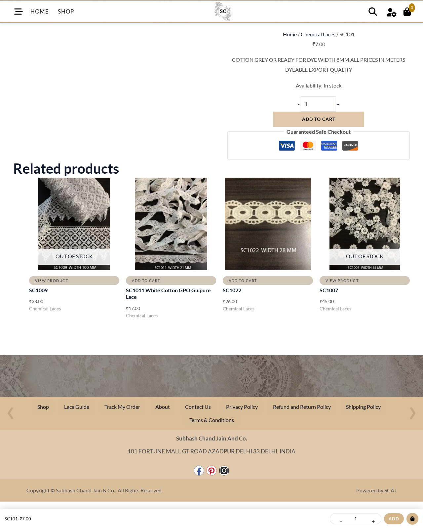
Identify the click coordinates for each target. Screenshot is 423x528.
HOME (39, 11)
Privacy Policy (242, 407)
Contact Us (198, 407)
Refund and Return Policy (302, 407)
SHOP (66, 11)
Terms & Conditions (211, 420)
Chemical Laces (318, 34)
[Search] (373, 11)
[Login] (391, 11)
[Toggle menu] (18, 11)
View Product (51, 280)
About (162, 407)
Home (290, 34)
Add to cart (318, 119)
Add (394, 518)
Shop (43, 407)
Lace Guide (76, 407)
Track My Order (122, 407)
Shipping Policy (363, 407)
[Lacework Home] (223, 11)
